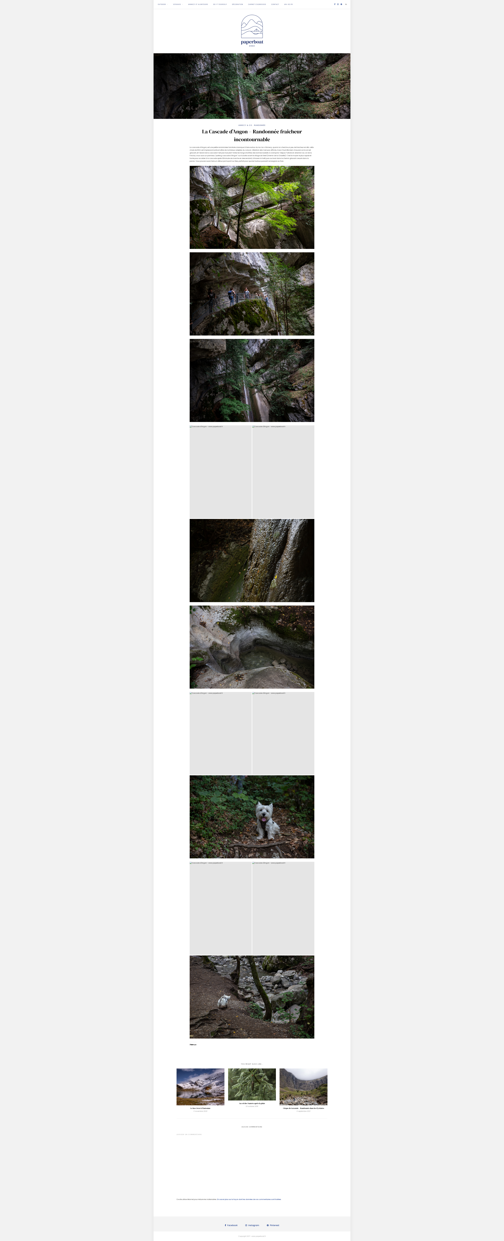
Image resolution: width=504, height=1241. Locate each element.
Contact (275, 4)
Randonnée (260, 125)
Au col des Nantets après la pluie (252, 1103)
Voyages (177, 4)
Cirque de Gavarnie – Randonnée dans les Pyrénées (303, 1108)
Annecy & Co (245, 125)
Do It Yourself (220, 4)
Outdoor (162, 4)
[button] (221, 471)
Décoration (237, 4)
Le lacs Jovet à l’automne (200, 1108)
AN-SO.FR (288, 4)
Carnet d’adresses (257, 4)
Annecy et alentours (198, 4)
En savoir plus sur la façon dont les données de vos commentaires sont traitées (249, 1199)
